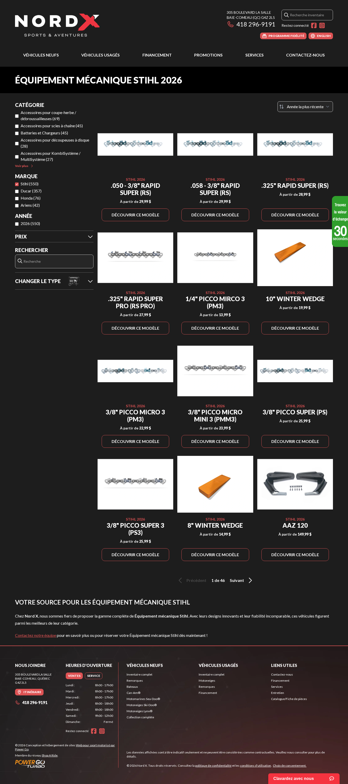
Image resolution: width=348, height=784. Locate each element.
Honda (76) (31, 197)
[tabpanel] (89, 703)
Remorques (135, 680)
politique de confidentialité (213, 765)
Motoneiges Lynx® (139, 711)
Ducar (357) (31, 190)
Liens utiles (284, 665)
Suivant (237, 580)
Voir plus (21, 166)
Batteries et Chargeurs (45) (44, 132)
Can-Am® (133, 693)
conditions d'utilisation (255, 765)
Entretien (277, 693)
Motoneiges (207, 680)
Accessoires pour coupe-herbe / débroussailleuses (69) (48, 115)
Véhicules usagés (100, 54)
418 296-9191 (255, 24)
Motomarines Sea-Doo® (143, 699)
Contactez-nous (305, 54)
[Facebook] (314, 25)
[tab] (74, 676)
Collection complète (140, 717)
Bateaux (132, 687)
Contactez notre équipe (35, 635)
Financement (157, 54)
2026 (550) (30, 223)
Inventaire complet (139, 674)
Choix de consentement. (289, 765)
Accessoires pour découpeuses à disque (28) (55, 142)
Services (254, 54)
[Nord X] (57, 24)
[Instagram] (322, 25)
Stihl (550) (29, 183)
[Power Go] (66, 764)
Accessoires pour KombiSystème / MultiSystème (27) (51, 156)
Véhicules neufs (41, 54)
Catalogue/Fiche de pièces (289, 699)
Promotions (208, 54)
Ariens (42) (30, 205)
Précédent (196, 580)
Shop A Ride (50, 755)
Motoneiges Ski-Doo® (142, 705)
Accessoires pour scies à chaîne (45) (52, 125)
